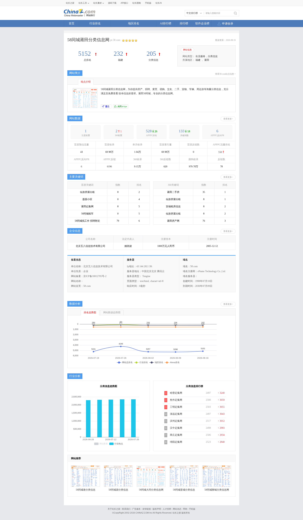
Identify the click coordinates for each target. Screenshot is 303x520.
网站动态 (177, 509)
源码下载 (112, 3)
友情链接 (146, 509)
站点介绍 (86, 81)
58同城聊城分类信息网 (216, 489)
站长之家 (70, 3)
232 (118, 53)
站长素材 (97, 3)
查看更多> (228, 119)
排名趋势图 (90, 312)
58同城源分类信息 (118, 489)
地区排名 (133, 23)
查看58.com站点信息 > (225, 74)
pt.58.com (115, 40)
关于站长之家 (114, 509)
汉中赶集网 (176, 428)
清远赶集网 (176, 414)
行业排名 (95, 23)
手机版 (192, 509)
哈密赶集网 (176, 393)
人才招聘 (167, 509)
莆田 (206, 60)
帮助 (185, 509)
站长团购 (136, 3)
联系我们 (126, 509)
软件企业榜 (202, 23)
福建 (120, 60)
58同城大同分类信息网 (151, 489)
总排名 (87, 60)
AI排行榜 (165, 23)
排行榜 (184, 23)
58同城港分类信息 (85, 489)
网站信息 (187, 50)
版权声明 (157, 509)
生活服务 (200, 56)
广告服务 (136, 509)
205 (151, 53)
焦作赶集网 (176, 400)
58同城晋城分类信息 (184, 489)
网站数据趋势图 (111, 312)
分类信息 (153, 60)
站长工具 (83, 3)
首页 (71, 23)
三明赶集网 (176, 407)
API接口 (124, 3)
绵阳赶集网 (176, 442)
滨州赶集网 (176, 421)
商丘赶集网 (176, 435)
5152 (85, 53)
